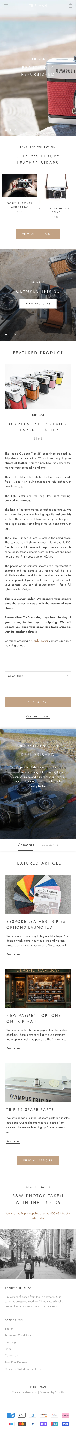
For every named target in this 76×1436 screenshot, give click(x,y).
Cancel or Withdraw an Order (23, 1369)
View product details (38, 716)
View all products (38, 234)
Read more (13, 954)
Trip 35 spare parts (30, 1109)
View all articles (38, 1160)
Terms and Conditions (18, 1335)
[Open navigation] (6, 5)
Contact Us (11, 1355)
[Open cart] (70, 5)
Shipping (10, 1342)
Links (8, 1349)
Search (9, 1328)
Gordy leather (39, 641)
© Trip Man (38, 1386)
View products (38, 303)
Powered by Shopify (52, 1392)
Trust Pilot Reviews (16, 1362)
